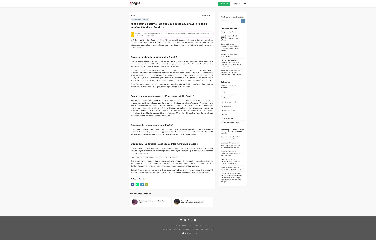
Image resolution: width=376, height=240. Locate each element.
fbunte (133, 16)
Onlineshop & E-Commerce (140, 19)
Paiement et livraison (228, 110)
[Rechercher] (245, 3)
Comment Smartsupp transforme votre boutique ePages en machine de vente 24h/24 (231, 47)
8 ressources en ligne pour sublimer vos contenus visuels (231, 168)
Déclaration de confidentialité (203, 229)
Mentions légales (185, 229)
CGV (176, 229)
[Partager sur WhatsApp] (137, 184)
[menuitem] (223, 3)
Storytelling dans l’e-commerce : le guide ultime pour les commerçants (230, 161)
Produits (224, 114)
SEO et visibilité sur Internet (230, 122)
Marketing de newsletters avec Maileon (229, 55)
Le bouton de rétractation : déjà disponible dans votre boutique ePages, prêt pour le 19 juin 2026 (231, 63)
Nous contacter (167, 229)
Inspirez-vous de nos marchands (228, 97)
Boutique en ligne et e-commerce (229, 87)
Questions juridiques (228, 118)
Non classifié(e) (226, 106)
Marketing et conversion (229, 102)
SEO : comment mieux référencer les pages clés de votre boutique (230, 153)
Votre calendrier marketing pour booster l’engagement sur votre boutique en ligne (230, 145)
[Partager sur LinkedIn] (142, 184)
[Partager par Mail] (146, 184)
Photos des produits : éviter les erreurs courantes (230, 138)
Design (223, 92)
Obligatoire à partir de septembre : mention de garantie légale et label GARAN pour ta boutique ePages (229, 36)
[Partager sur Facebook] (132, 184)
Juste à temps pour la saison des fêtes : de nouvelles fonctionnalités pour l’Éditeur (231, 73)
